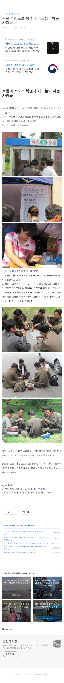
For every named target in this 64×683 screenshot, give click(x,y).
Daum (31, 674)
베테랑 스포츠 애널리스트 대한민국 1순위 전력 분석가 (22, 43)
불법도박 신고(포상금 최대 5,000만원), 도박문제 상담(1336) (22, 70)
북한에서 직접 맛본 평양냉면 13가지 (18, 552)
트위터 (39, 562)
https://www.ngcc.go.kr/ (15, 61)
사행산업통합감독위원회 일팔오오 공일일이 (21, 65)
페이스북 (25, 562)
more (59, 573)
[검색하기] (60, 3)
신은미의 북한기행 (10, 14)
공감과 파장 (10, 641)
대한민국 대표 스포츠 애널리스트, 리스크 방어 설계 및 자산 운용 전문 (22, 49)
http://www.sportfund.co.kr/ (17, 39)
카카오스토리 (32, 562)
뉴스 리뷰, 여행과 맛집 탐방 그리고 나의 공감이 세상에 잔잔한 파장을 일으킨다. (25, 646)
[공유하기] (11, 512)
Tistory (46, 674)
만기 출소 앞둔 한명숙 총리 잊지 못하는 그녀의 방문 (24, 543)
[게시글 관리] (15, 512)
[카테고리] (3, 3)
